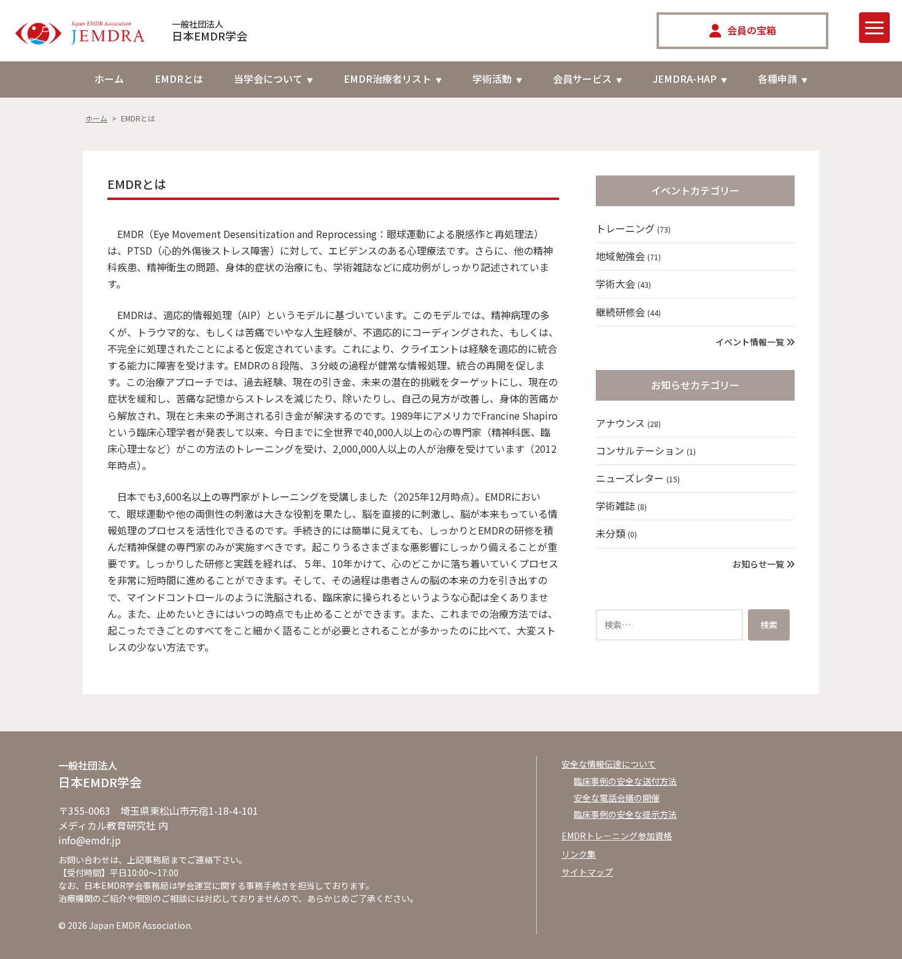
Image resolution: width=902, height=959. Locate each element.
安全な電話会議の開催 (617, 797)
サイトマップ (587, 872)
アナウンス (628, 422)
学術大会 (623, 283)
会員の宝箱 (751, 30)
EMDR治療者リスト (387, 78)
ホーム (109, 78)
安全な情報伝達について (608, 764)
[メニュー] (874, 27)
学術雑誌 (621, 505)
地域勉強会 (628, 255)
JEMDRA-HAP (685, 78)
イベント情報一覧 (750, 342)
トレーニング (633, 228)
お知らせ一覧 (759, 564)
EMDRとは (179, 78)
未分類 (616, 533)
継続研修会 (628, 311)
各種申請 (777, 78)
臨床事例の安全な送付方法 (625, 781)
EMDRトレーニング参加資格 (616, 836)
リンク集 (578, 854)
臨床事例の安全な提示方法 (625, 814)
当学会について (268, 78)
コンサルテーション (646, 450)
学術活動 (492, 78)
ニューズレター (638, 478)
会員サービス (582, 78)
